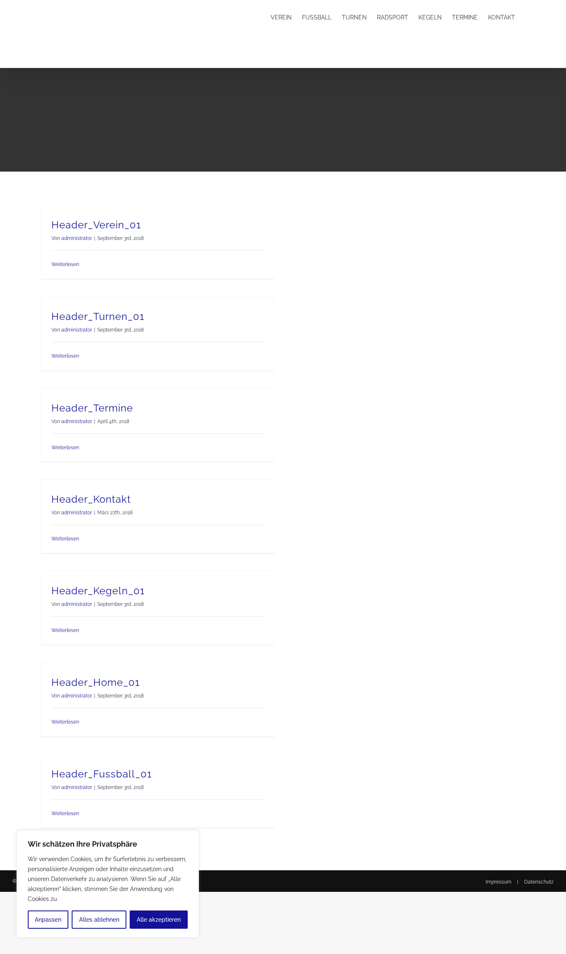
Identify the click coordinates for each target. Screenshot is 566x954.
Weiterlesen (65, 264)
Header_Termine (92, 408)
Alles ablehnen (99, 919)
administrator (76, 238)
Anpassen (48, 919)
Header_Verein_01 (96, 225)
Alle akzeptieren (159, 919)
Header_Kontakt (91, 499)
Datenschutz (539, 882)
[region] (108, 884)
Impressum (498, 882)
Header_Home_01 (95, 682)
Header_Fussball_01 (101, 774)
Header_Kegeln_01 (98, 591)
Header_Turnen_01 (97, 316)
